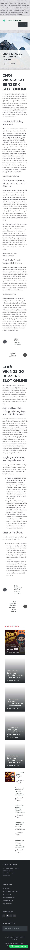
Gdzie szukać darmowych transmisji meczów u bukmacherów (20, 791)
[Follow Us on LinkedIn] (14, 915)
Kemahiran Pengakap (8, 897)
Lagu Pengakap (7, 903)
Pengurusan (5, 888)
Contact (22, 943)
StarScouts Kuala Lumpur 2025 (20, 775)
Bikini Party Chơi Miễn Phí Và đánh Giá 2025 (18, 589)
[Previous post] (4, 341)
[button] (20, 24)
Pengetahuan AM (7, 900)
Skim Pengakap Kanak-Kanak (11, 891)
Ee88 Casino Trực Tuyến (9, 253)
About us (15, 943)
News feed (9, 943)
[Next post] (25, 355)
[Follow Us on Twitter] (7, 915)
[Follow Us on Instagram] (11, 915)
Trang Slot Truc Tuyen (9, 294)
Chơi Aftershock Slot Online (10, 176)
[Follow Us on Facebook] (3, 915)
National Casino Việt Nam (12, 355)
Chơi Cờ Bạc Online (8, 255)
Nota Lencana (6, 894)
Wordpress (15, 939)
